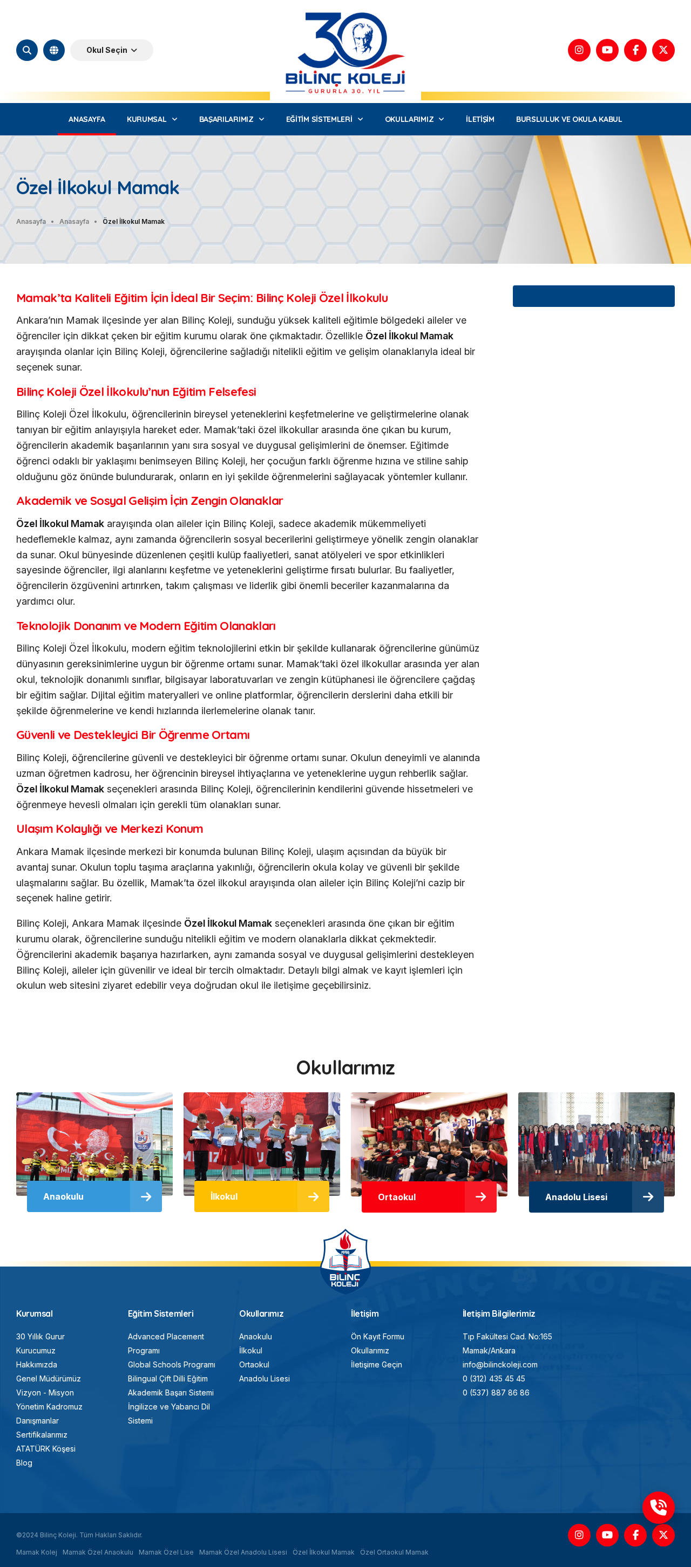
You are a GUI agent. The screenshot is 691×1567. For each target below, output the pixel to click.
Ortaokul (254, 1364)
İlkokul (250, 1350)
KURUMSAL (147, 119)
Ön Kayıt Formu (377, 1336)
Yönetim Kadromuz (49, 1406)
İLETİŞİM (480, 119)
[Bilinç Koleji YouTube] (607, 50)
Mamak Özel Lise (166, 1552)
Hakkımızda (36, 1364)
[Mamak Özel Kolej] (345, 1233)
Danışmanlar (37, 1420)
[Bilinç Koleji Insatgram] (579, 50)
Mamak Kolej (36, 1552)
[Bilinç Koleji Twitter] (663, 50)
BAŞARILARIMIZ (226, 119)
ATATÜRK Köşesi (46, 1448)
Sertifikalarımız (41, 1434)
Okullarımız (370, 1350)
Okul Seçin (106, 49)
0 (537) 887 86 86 (496, 1392)
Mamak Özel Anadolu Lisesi (243, 1552)
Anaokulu (255, 1336)
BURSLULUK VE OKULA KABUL (569, 119)
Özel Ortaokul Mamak (394, 1552)
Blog (24, 1462)
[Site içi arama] (27, 50)
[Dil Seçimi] (54, 50)
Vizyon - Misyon (45, 1392)
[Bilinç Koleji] (345, 10)
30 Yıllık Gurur (40, 1336)
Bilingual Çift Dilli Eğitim (168, 1378)
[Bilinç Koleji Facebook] (635, 50)
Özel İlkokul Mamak (324, 1552)
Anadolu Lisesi (264, 1378)
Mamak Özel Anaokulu (98, 1552)
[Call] (658, 1507)
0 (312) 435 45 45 (494, 1378)
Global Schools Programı (171, 1364)
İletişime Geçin (376, 1364)
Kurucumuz (36, 1350)
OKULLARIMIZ (409, 119)
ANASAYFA (87, 119)
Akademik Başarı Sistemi (171, 1392)
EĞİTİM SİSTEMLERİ (319, 119)
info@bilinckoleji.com (500, 1364)
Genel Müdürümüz (48, 1378)
